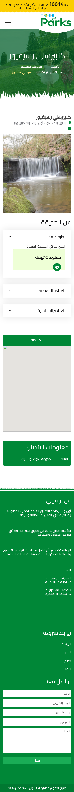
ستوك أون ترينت (51, 72)
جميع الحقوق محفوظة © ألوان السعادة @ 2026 (37, 788)
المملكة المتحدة (32, 66)
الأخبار (67, 669)
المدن (67, 652)
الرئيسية (55, 66)
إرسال (37, 760)
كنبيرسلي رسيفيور (23, 72)
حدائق (67, 661)
